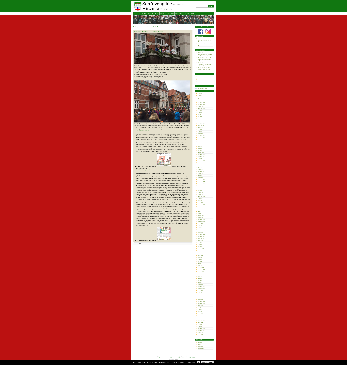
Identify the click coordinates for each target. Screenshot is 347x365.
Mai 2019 (200, 190)
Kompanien (171, 13)
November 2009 (201, 330)
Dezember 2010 (201, 315)
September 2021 (201, 162)
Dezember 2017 (201, 204)
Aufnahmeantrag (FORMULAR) (188, 357)
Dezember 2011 (201, 301)
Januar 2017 (200, 217)
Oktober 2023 (201, 139)
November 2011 (201, 303)
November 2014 (201, 250)
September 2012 (201, 288)
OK (198, 362)
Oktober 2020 (201, 173)
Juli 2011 (200, 307)
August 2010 (200, 322)
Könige (157, 13)
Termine (144, 13)
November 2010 (201, 318)
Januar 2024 (200, 133)
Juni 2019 (200, 188)
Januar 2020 (200, 177)
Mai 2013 (200, 280)
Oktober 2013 (201, 271)
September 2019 (201, 183)
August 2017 (200, 209)
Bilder (187, 13)
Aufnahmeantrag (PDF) (175, 357)
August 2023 (200, 144)
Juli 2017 (200, 211)
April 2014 (200, 263)
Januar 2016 (200, 232)
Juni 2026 (200, 95)
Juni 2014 (200, 259)
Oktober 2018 (201, 194)
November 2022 (201, 156)
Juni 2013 (200, 278)
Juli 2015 (200, 242)
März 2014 (200, 265)
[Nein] (345, 362)
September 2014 (201, 253)
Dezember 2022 (201, 154)
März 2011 (200, 311)
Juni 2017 (200, 213)
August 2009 (200, 334)
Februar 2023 (201, 152)
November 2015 (201, 236)
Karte (192, 13)
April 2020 (200, 175)
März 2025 (200, 116)
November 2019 (201, 181)
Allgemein (200, 342)
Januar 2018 (200, 202)
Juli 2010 (200, 324)
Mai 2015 (200, 246)
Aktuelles (137, 13)
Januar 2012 (200, 299)
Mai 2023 (200, 150)
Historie (150, 13)
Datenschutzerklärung (207, 362)
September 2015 (201, 238)
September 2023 (201, 142)
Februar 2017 (201, 215)
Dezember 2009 (201, 328)
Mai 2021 (200, 165)
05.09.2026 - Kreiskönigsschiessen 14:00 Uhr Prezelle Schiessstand (205, 54)
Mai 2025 (200, 114)
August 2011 (200, 305)
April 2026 (200, 98)
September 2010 (201, 320)
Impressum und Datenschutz (158, 357)
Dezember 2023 (201, 135)
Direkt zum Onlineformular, (205, 44)
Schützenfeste (201, 348)
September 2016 (201, 221)
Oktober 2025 (201, 106)
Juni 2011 (200, 309)
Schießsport (179, 13)
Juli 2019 (200, 186)
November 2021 (201, 160)
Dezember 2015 (201, 234)
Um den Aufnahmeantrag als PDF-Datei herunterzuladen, (205, 40)
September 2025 (201, 108)
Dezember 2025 (201, 102)
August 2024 (200, 127)
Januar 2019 (200, 192)
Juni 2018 (200, 198)
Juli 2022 (200, 158)
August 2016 (200, 223)
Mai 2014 (200, 261)
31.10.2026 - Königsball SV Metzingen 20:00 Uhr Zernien (204, 68)
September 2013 (201, 274)
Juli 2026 (200, 93)
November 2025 (201, 104)
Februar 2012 (201, 297)
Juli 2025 (200, 110)
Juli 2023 (200, 146)
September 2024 (201, 125)
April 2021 (200, 167)
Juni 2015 (200, 244)
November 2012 (201, 286)
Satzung (167, 357)
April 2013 (200, 282)
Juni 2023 (200, 148)
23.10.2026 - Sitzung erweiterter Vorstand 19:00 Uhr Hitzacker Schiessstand (205, 64)
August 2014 (200, 255)
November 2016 (201, 219)
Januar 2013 (200, 284)
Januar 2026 (200, 100)
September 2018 (201, 196)
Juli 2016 (200, 225)
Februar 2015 (201, 248)
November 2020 (201, 171)
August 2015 (200, 240)
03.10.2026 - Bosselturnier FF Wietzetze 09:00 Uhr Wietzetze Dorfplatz (204, 59)
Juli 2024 (200, 129)
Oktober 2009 (201, 332)
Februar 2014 (201, 267)
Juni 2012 (200, 295)
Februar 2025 (201, 118)
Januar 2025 (200, 121)
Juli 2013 (200, 276)
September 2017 (201, 206)
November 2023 (201, 137)
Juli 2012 (200, 292)
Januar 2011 (200, 313)
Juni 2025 (200, 112)
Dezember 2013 (201, 269)
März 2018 (200, 200)
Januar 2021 (200, 169)
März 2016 (200, 230)
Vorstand (163, 13)
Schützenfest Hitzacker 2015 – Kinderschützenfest (148, 32)
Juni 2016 (200, 227)
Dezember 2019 (201, 179)
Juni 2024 (200, 131)
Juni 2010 (200, 326)
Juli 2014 (200, 257)
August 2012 (200, 290)
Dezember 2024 (201, 123)
